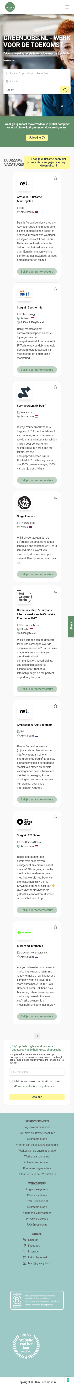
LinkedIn (33, 1239)
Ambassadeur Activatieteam (34, 725)
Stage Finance (26, 516)
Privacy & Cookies (37, 1218)
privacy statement (45, 1086)
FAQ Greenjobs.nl (37, 1224)
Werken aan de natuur (37, 1156)
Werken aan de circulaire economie (37, 1144)
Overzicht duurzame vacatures (37, 1133)
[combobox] (37, 73)
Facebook (34, 1245)
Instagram (34, 1251)
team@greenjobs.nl (39, 1263)
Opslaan (37, 1097)
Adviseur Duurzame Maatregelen (29, 199)
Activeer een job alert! (37, 1162)
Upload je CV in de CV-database (37, 1174)
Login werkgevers (37, 1189)
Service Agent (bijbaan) (31, 405)
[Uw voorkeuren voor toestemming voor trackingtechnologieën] (68, 1380)
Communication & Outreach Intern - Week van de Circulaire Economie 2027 (36, 614)
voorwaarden (25, 1086)
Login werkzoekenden (37, 1127)
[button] (30, 1036)
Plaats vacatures (37, 1195)
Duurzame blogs (37, 1139)
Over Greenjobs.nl (37, 1201)
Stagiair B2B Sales (28, 835)
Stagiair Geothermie (29, 307)
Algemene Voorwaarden (37, 1212)
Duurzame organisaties (37, 1168)
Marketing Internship (30, 946)
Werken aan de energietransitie (37, 1150)
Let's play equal (37, 1257)
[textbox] (36, 73)
